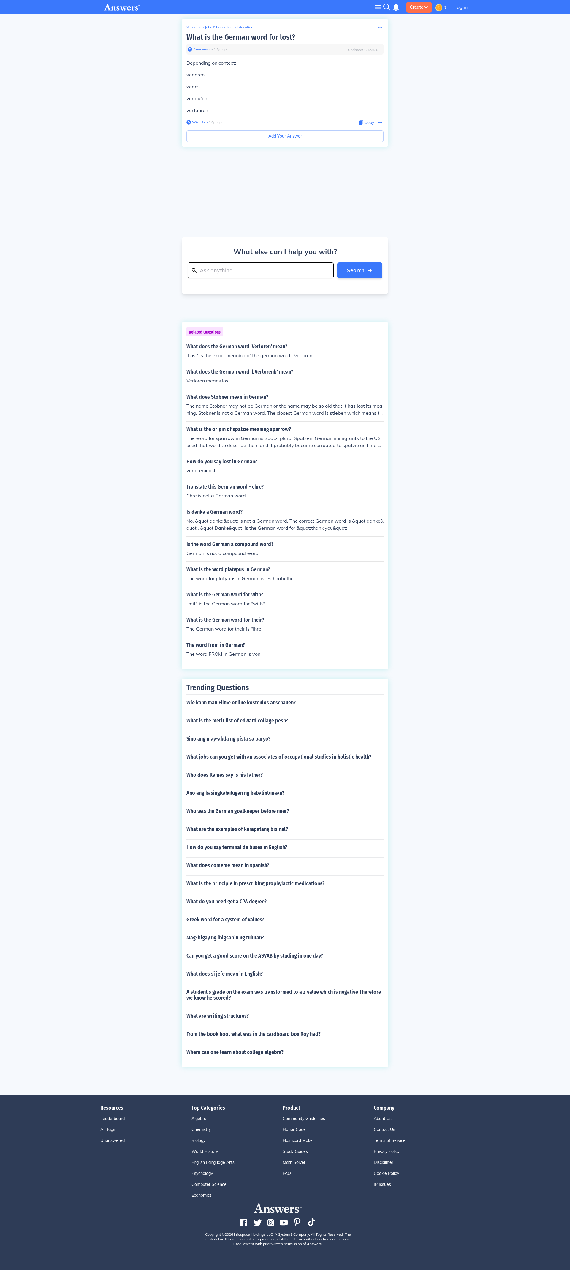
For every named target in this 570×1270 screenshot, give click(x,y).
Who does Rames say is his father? (224, 775)
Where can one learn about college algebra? (235, 1052)
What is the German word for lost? (240, 37)
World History (204, 1151)
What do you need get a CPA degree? (226, 901)
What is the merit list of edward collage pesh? (237, 720)
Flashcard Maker (298, 1140)
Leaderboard (112, 1118)
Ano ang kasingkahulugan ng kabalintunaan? (235, 793)
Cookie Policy (386, 1173)
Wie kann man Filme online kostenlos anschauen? (241, 702)
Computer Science (209, 1184)
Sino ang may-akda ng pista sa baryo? (228, 738)
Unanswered (112, 1140)
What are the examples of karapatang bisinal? (237, 829)
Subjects (193, 27)
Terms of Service (390, 1140)
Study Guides (295, 1151)
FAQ (287, 1173)
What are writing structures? (217, 1016)
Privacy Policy (387, 1151)
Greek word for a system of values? (225, 919)
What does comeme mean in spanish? (227, 865)
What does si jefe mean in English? (224, 974)
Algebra (198, 1118)
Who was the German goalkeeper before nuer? (237, 811)
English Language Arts (213, 1162)
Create (416, 7)
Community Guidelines (304, 1118)
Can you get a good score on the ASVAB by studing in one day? (254, 955)
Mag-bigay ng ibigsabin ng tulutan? (225, 937)
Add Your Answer (285, 136)
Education (245, 27)
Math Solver (294, 1162)
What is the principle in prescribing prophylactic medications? (255, 883)
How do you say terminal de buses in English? (236, 847)
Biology (198, 1140)
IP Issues (382, 1184)
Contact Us (384, 1129)
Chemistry (201, 1129)
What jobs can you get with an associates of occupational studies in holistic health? (278, 757)
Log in (461, 7)
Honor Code (294, 1129)
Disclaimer (383, 1162)
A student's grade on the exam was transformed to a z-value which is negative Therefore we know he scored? (283, 995)
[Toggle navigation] (378, 7)
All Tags (107, 1129)
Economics (201, 1195)
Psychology (202, 1173)
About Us (383, 1118)
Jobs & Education (218, 27)
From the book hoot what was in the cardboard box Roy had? (253, 1034)
